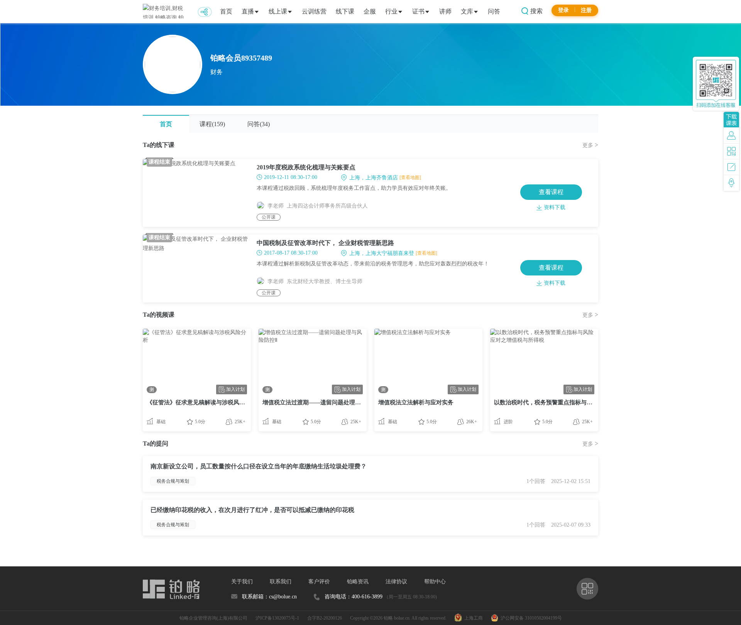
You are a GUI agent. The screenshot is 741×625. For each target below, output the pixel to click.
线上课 (278, 11)
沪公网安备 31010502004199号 (530, 618)
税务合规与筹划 (173, 481)
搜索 (536, 11)
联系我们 (280, 581)
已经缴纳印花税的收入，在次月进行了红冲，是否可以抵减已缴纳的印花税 (252, 510)
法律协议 (396, 581)
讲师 (445, 11)
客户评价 (319, 581)
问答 (494, 11)
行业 (391, 11)
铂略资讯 (358, 581)
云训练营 (314, 11)
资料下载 (554, 207)
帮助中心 (435, 581)
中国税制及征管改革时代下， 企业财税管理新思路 (325, 243)
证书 (418, 11)
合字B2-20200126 (324, 618)
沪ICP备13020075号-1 (277, 618)
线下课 (345, 11)
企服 (370, 11)
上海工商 (472, 618)
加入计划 (235, 389)
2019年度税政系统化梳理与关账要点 (306, 167)
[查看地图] (410, 177)
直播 (248, 11)
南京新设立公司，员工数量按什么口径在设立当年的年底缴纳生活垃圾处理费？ (259, 466)
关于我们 (242, 581)
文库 (467, 11)
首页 (226, 11)
